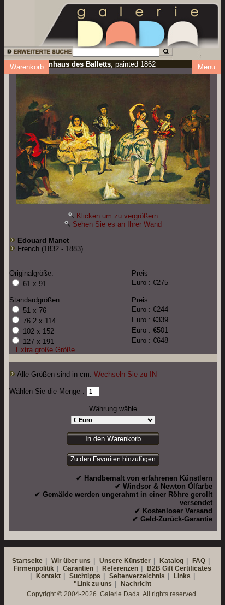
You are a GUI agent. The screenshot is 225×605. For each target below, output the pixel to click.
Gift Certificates (186, 568)
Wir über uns (71, 561)
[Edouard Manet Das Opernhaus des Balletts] (113, 136)
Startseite (27, 561)
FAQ (198, 561)
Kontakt (48, 576)
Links (182, 576)
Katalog (171, 561)
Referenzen (120, 568)
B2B (154, 568)
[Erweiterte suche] (38, 53)
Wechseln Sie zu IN (125, 374)
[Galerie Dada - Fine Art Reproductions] (130, 23)
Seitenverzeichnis (137, 576)
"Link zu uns (93, 584)
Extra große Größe (45, 350)
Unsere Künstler (125, 561)
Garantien (78, 568)
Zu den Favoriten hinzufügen (113, 459)
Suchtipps (84, 576)
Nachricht (136, 584)
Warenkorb (27, 67)
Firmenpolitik (34, 568)
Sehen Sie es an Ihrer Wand (117, 224)
